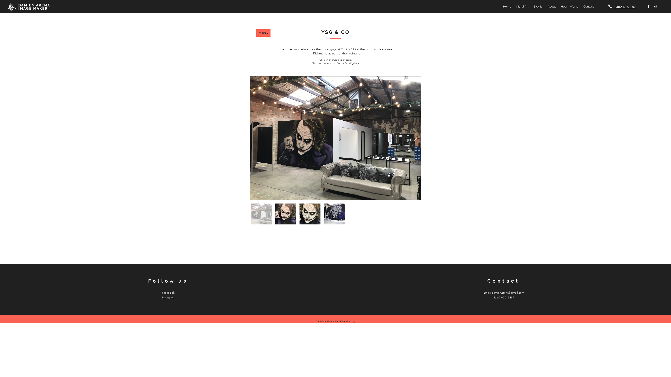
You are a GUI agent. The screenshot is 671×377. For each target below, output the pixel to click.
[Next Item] (415, 138)
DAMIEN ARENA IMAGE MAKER (34, 6)
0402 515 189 (625, 7)
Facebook (168, 292)
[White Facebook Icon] (649, 6)
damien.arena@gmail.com (508, 292)
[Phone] (610, 6)
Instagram (168, 297)
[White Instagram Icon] (655, 6)
